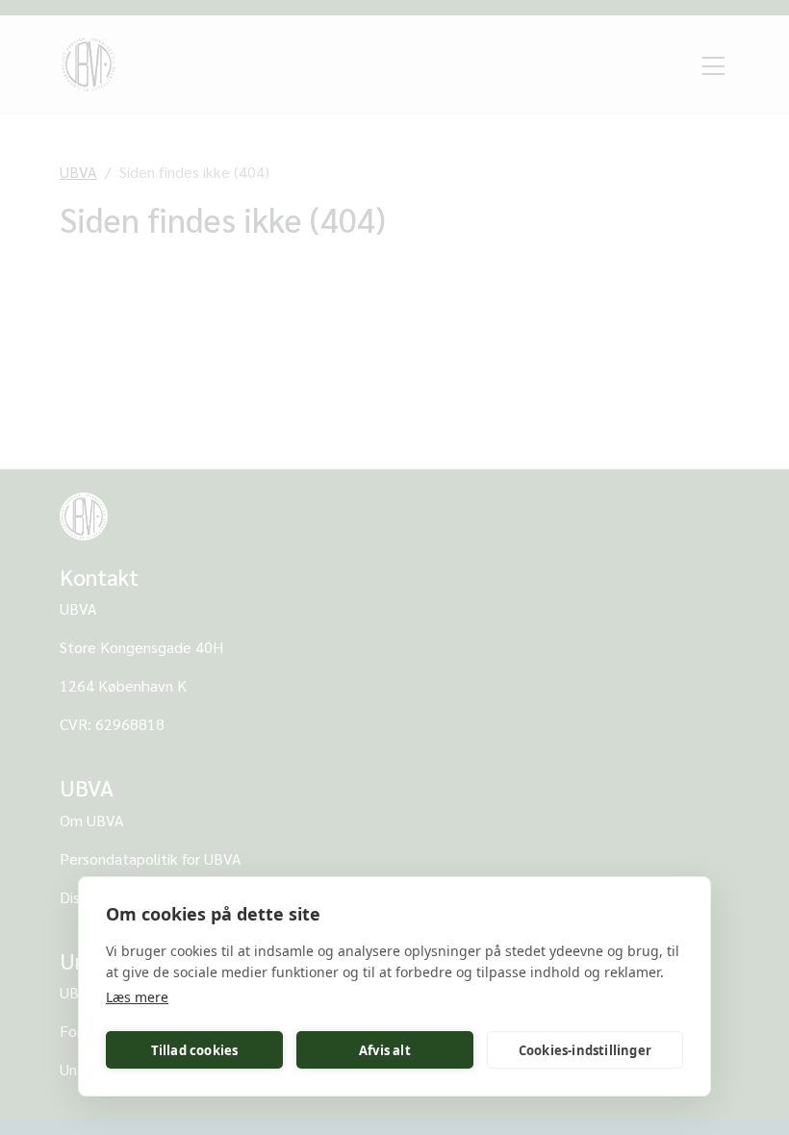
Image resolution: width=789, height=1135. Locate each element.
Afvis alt (385, 1050)
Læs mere (137, 997)
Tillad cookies (195, 1050)
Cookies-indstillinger (585, 1050)
